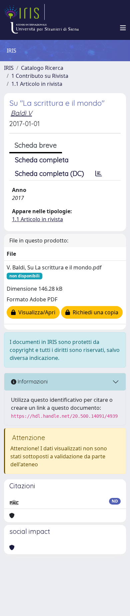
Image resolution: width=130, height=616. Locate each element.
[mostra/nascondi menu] (123, 28)
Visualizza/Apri (35, 312)
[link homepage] (24, 12)
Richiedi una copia (94, 312)
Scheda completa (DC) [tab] (49, 173)
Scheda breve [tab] (36, 145)
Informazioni (32, 381)
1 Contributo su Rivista (39, 75)
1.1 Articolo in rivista (36, 83)
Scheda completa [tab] (42, 160)
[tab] (99, 174)
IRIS (9, 68)
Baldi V (21, 113)
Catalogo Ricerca (42, 68)
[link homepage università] (44, 28)
